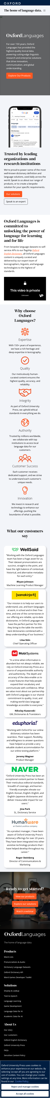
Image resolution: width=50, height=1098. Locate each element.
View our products (25, 896)
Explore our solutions (25, 903)
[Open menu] (44, 10)
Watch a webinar (25, 911)
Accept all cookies (25, 1093)
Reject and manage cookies (25, 1086)
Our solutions (13, 194)
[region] (25, 1079)
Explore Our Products (19, 75)
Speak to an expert (16, 201)
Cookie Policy (21, 1081)
